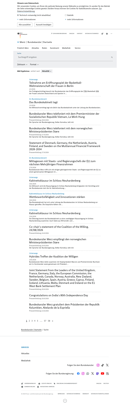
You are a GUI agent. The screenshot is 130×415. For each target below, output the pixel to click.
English (71, 33)
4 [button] (34, 320)
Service (77, 48)
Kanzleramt (54, 48)
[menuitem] (22, 64)
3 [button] (32, 320)
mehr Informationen (27, 19)
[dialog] (65, 14)
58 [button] (49, 320)
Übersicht (86, 394)
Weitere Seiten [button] (41, 320)
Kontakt (79, 33)
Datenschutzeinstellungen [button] (100, 394)
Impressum (61, 394)
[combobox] (32, 57)
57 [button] (45, 320)
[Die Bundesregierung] (22, 35)
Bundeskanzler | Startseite (31, 330)
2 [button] (29, 320)
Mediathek (67, 48)
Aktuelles (35, 48)
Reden (44, 48)
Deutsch (106, 383)
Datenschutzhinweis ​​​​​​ (92, 33)
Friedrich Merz (23, 48)
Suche (19, 53)
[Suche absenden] (112, 57)
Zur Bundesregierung (60, 33)
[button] (112, 34)
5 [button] (37, 320)
